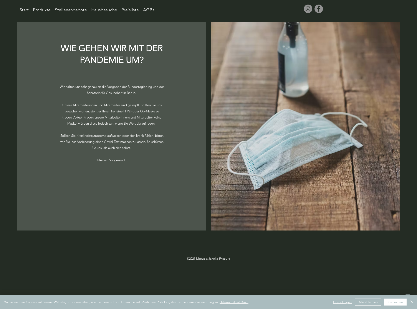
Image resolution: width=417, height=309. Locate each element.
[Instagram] (308, 9)
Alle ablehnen (368, 302)
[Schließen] (411, 302)
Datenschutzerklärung (235, 302)
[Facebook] (318, 9)
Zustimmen (395, 302)
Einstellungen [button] (342, 302)
